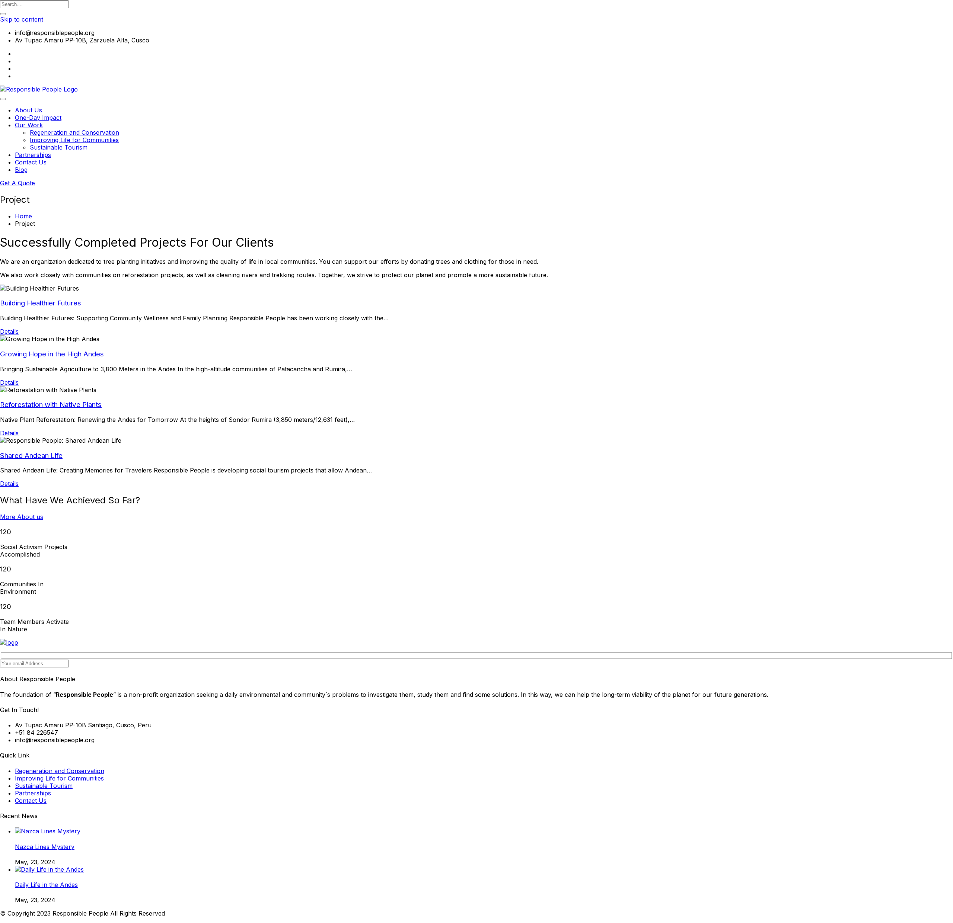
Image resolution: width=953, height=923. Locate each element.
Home (23, 216)
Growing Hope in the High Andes (52, 354)
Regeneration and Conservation (74, 132)
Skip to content (21, 19)
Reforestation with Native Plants (51, 404)
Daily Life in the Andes (46, 884)
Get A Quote (17, 183)
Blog (21, 169)
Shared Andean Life (31, 455)
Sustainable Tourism (58, 147)
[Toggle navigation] (3, 99)
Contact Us (31, 162)
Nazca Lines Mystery (44, 846)
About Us (28, 110)
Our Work (29, 125)
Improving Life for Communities (74, 140)
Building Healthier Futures (40, 303)
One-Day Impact (38, 117)
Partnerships (33, 154)
